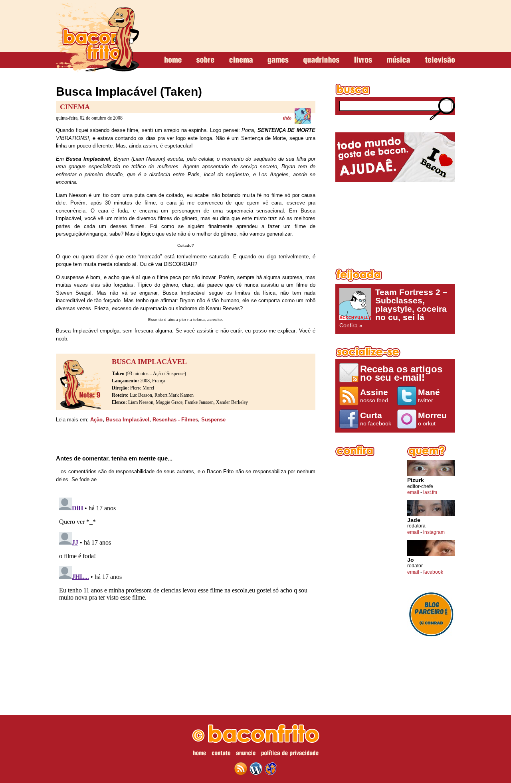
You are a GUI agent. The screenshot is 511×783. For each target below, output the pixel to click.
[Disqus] (185, 594)
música (398, 60)
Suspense (213, 420)
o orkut (432, 419)
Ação (96, 420)
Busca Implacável (127, 420)
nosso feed (374, 395)
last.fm (430, 492)
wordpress (256, 768)
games (278, 60)
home (173, 60)
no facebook (375, 419)
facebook (433, 572)
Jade (413, 520)
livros (363, 60)
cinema (241, 60)
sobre (205, 60)
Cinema (75, 107)
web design (271, 768)
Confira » (393, 308)
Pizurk (415, 480)
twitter (429, 395)
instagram (434, 532)
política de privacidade (290, 754)
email (413, 492)
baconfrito (97, 37)
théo (287, 118)
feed (240, 768)
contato (221, 754)
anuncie (246, 754)
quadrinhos (321, 60)
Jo (410, 560)
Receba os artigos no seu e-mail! (401, 373)
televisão (440, 60)
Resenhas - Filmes (175, 420)
